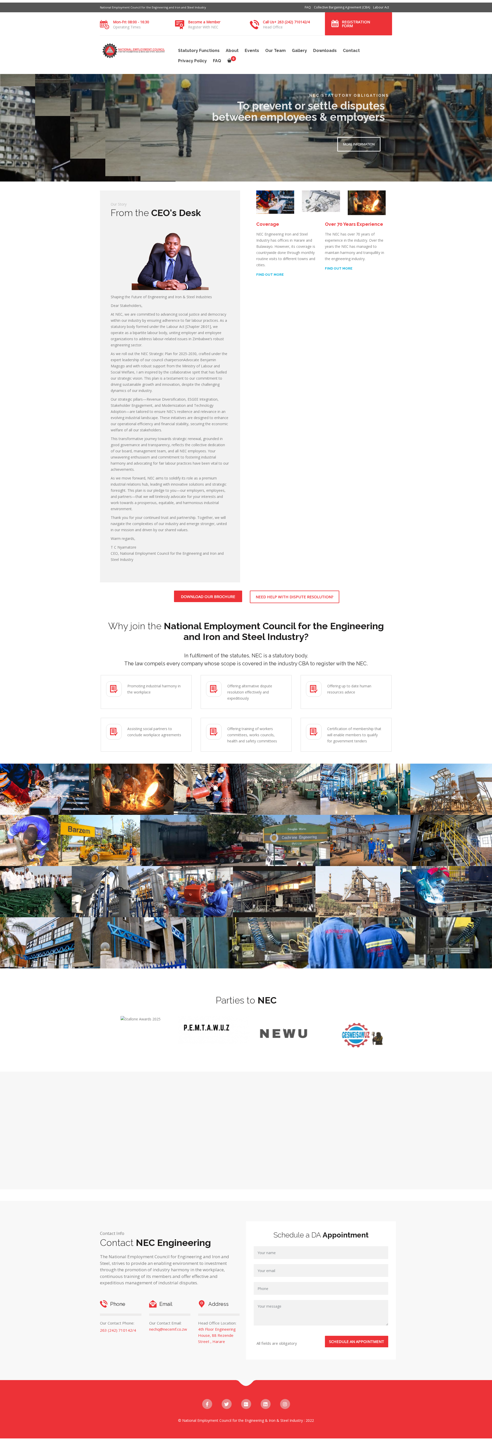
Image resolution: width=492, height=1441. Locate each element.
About (232, 50)
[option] (148, 1034)
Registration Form (356, 23)
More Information (129, 144)
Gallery (299, 50)
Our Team (275, 50)
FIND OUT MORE (270, 274)
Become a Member (204, 21)
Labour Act (381, 7)
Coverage (267, 224)
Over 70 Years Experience (354, 224)
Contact (351, 50)
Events (252, 50)
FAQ (308, 7)
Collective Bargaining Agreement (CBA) (342, 7)
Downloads (325, 50)
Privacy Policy (192, 60)
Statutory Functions (199, 50)
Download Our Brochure (208, 596)
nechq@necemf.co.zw (168, 1329)
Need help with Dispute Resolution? (294, 596)
